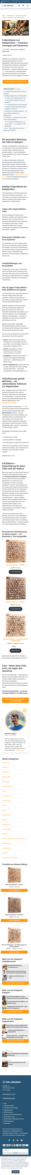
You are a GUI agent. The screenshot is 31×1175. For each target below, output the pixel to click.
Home (3, 16)
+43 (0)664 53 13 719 (9, 1094)
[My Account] (19, 5)
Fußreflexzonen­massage (11, 1108)
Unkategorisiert (6, 843)
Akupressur (5, 767)
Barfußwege (5, 772)
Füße (3, 71)
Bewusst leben (6, 777)
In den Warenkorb (16, 572)
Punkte (23, 407)
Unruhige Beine (6, 848)
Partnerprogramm (9, 1121)
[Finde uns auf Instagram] (14, 1140)
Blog (5, 1103)
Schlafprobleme (6, 829)
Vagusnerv (5, 853)
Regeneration (6, 824)
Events (4, 791)
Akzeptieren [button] (15, 1171)
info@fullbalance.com (9, 1098)
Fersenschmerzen (7, 796)
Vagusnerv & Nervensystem (10, 858)
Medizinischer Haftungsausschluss (14, 1119)
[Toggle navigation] (28, 5)
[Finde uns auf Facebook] (9, 1140)
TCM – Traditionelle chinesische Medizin (13, 839)
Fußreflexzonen (10, 16)
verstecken (17, 89)
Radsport (4, 820)
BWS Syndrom (6, 782)
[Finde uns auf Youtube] (22, 1140)
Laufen (4, 805)
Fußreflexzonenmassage (9, 403)
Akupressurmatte (9, 1106)
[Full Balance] (7, 6)
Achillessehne (6, 763)
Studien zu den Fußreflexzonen (13, 1114)
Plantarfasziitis (6, 815)
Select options (15, 651)
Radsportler (7, 1123)
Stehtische (5, 834)
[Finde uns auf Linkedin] (18, 1140)
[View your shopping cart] (23, 5)
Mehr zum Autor (19, 750)
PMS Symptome (8, 1112)
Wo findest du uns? (9, 1117)
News (3, 810)
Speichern (15, 1153)
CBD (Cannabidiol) (7, 786)
